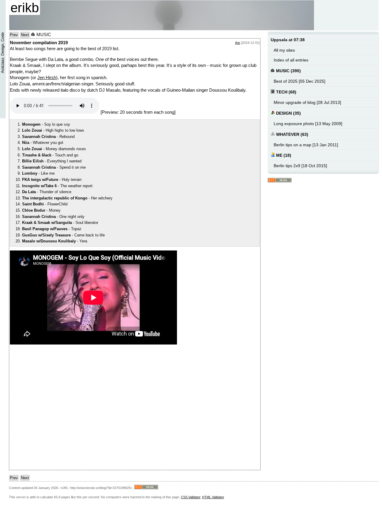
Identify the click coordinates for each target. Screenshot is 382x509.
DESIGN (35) (288, 113)
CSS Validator (190, 497)
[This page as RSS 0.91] (280, 180)
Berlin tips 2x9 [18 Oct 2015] (300, 166)
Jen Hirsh (46, 77)
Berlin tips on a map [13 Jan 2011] (306, 145)
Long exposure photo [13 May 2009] (308, 124)
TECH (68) (285, 92)
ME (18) (283, 155)
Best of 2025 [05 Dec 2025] (299, 81)
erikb (24, 7)
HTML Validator (213, 497)
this (237, 42)
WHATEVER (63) (291, 134)
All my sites (284, 50)
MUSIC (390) (288, 71)
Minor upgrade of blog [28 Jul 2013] (307, 102)
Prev (14, 35)
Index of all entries (291, 60)
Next (25, 35)
